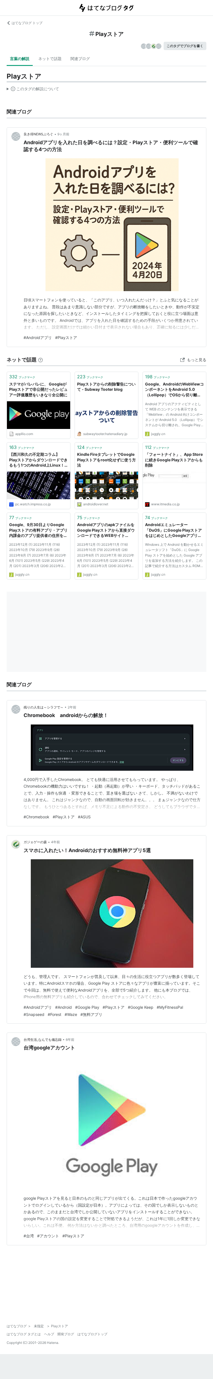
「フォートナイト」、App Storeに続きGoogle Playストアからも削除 (174, 459)
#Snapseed (34, 1014)
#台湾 (29, 1235)
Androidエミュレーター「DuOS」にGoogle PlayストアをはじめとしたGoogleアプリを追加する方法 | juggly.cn (173, 530)
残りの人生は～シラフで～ (44, 707)
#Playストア (66, 337)
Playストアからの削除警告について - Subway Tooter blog (106, 387)
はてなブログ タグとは (24, 1334)
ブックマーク (22, 376)
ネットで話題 (50, 58)
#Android (63, 1007)
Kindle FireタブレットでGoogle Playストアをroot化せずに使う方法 (106, 459)
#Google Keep (140, 1007)
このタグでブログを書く (185, 46)
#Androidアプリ (38, 337)
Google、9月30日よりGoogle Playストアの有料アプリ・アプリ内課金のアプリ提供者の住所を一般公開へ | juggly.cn (38, 530)
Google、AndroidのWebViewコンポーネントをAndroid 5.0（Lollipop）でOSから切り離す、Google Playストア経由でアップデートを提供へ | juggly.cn (174, 390)
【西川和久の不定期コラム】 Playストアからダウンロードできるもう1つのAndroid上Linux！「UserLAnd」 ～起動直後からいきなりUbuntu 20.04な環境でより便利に (38, 460)
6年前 (70, 1040)
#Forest (54, 1014)
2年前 (72, 707)
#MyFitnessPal (170, 1007)
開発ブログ (65, 1334)
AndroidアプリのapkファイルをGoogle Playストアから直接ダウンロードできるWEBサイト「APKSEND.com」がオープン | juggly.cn (106, 530)
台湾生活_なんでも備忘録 (43, 1040)
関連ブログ (80, 58)
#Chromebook (36, 816)
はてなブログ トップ (27, 23)
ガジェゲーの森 (35, 842)
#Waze (71, 1014)
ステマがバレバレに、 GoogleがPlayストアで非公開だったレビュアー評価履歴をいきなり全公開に (38, 389)
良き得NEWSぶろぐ (38, 134)
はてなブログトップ (92, 1334)
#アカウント (48, 1235)
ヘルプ (49, 1334)
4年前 (55, 842)
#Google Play (87, 1007)
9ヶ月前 (63, 134)
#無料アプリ (91, 1014)
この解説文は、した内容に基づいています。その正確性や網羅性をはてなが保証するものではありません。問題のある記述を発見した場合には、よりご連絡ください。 (33, 90)
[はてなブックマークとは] (40, 360)
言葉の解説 (19, 58)
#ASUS (84, 816)
